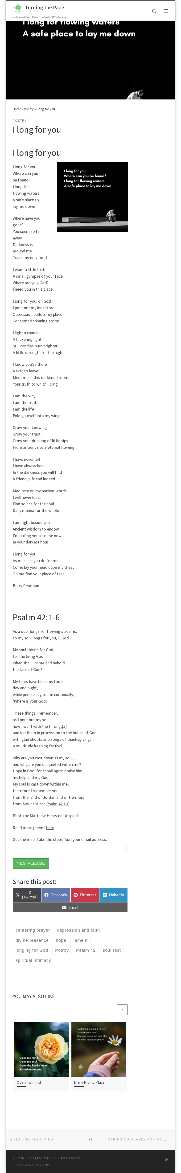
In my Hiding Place (89, 1082)
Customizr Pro (41, 1165)
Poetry (29, 109)
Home (17, 109)
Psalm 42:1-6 (57, 804)
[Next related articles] (122, 1009)
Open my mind (29, 1082)
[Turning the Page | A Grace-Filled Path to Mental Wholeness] (18, 8)
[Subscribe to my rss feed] (166, 1159)
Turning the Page (37, 1158)
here (50, 827)
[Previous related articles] (111, 1009)
